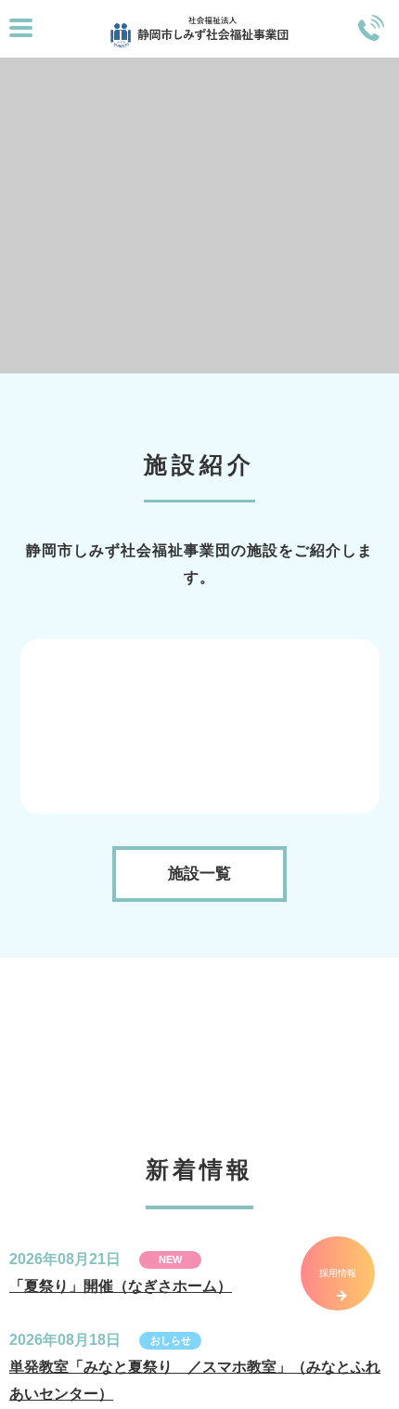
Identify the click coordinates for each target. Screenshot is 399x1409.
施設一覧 (199, 1041)
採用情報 (337, 1273)
